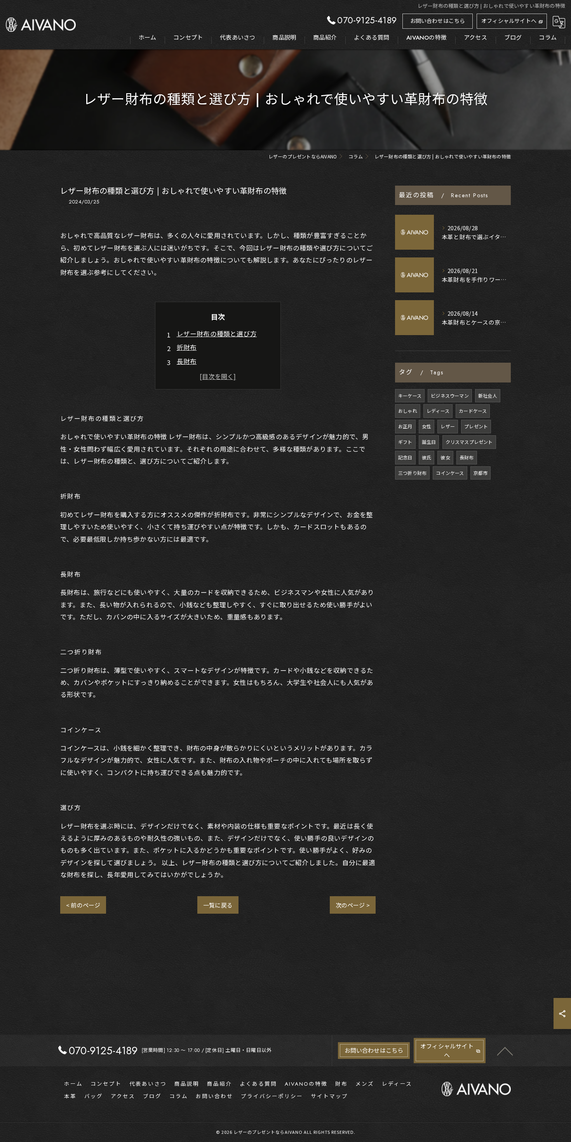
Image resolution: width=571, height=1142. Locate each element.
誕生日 (429, 441)
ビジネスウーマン (450, 395)
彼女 (445, 457)
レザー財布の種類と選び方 (217, 333)
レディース (438, 410)
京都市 (481, 472)
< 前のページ (83, 905)
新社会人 (487, 395)
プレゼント (476, 426)
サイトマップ (329, 1096)
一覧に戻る (218, 905)
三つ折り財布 (412, 472)
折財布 (187, 347)
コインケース (450, 472)
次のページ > (353, 905)
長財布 (187, 361)
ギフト (405, 441)
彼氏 (426, 457)
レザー (447, 426)
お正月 (405, 426)
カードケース (473, 410)
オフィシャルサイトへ (508, 21)
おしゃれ (407, 410)
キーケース (409, 395)
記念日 (405, 457)
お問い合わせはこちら (437, 21)
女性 (426, 426)
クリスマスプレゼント (469, 441)
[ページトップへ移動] (505, 1051)
